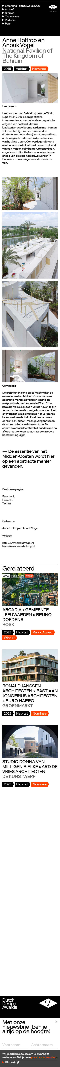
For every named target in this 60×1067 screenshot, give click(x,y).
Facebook (8, 496)
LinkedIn (7, 500)
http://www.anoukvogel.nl (18, 543)
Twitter (6, 503)
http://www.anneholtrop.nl (18, 546)
